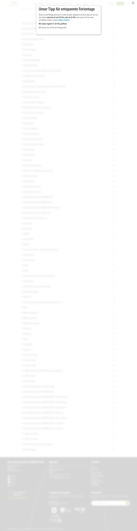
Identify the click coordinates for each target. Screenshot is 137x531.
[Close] (133, 3)
